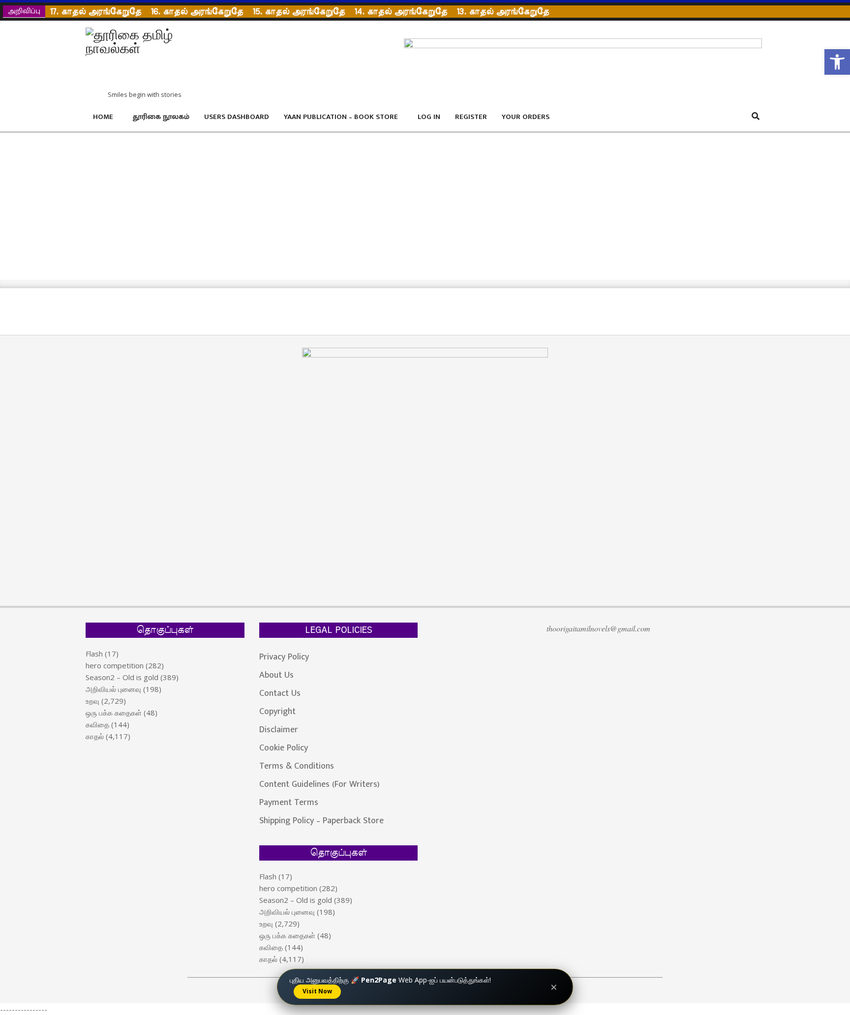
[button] (837, 62)
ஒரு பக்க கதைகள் (114, 712)
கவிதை (97, 724)
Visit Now (317, 991)
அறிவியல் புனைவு (113, 689)
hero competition (115, 665)
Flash (94, 653)
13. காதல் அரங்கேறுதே (503, 11)
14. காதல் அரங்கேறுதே (401, 11)
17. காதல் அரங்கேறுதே (95, 11)
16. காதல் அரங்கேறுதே (197, 11)
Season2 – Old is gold (122, 677)
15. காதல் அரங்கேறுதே (299, 11)
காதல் (95, 736)
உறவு (92, 701)
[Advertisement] (425, 206)
